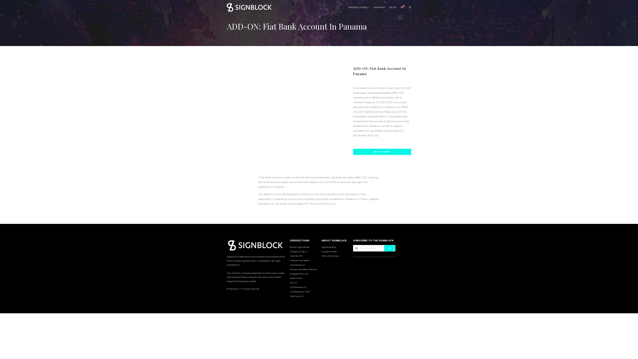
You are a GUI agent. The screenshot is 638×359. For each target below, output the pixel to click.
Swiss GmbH (296, 278)
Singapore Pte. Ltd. (299, 274)
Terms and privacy (330, 256)
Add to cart (382, 152)
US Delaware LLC (298, 287)
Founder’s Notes (329, 251)
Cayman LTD (296, 256)
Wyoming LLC (297, 296)
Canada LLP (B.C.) (299, 251)
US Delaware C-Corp (300, 291)
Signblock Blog (328, 247)
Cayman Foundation (300, 260)
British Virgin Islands (299, 247)
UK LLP (293, 282)
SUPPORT (380, 7)
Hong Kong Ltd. (297, 265)
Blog (393, 7)
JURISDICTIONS (358, 7)
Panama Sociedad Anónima (303, 269)
